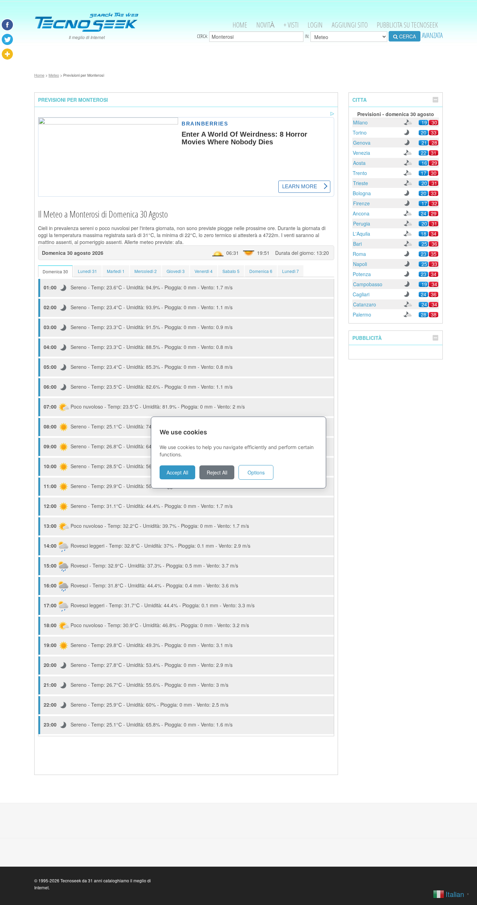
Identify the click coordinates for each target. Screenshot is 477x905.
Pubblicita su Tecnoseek (407, 25)
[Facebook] (7, 24)
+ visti (291, 25)
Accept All (177, 472)
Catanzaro (364, 304)
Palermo (362, 314)
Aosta (359, 162)
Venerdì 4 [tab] (204, 271)
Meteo (54, 75)
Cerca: (203, 36)
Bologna (362, 193)
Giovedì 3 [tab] (176, 271)
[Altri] (7, 54)
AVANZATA (432, 35)
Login (315, 25)
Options (256, 472)
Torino (360, 132)
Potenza (362, 274)
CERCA (407, 36)
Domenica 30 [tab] (55, 271)
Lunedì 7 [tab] (290, 271)
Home (240, 25)
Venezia (361, 152)
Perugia (361, 223)
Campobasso (367, 284)
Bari (357, 243)
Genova (361, 142)
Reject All (217, 472)
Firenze (361, 203)
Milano (360, 122)
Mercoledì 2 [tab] (145, 271)
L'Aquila (361, 233)
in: (307, 36)
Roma (359, 253)
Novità (265, 25)
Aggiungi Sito (350, 25)
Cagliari (361, 294)
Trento (360, 172)
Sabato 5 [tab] (231, 271)
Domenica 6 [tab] (260, 271)
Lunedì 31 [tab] (87, 271)
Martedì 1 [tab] (116, 271)
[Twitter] (7, 39)
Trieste (360, 183)
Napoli (360, 263)
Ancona (361, 213)
